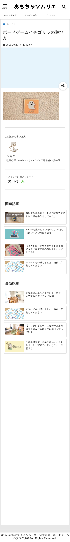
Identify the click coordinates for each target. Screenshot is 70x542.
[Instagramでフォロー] (16, 181)
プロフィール (51, 15)
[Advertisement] (35, 400)
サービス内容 (31, 15)
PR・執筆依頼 (10, 15)
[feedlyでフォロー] (23, 181)
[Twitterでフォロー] (10, 181)
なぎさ (29, 45)
